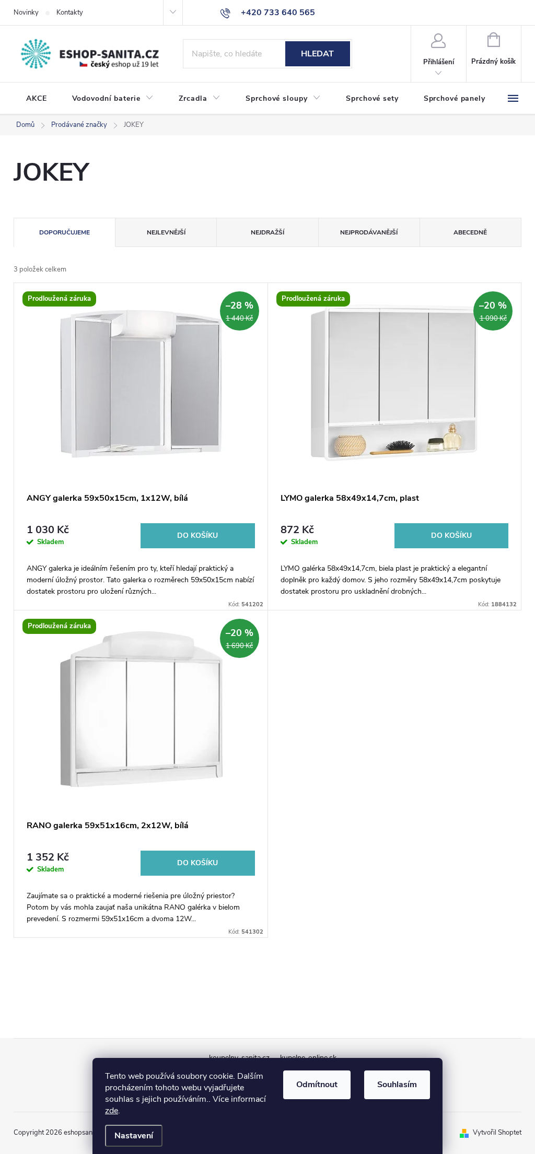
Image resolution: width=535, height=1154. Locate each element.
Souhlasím (397, 1084)
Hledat (317, 54)
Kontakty (69, 12)
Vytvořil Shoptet (497, 1132)
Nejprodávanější (369, 232)
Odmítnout (317, 1084)
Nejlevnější (166, 232)
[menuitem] (37, 99)
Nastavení (133, 1135)
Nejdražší (267, 232)
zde (111, 1110)
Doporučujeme (64, 232)
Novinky (26, 12)
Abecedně (470, 232)
